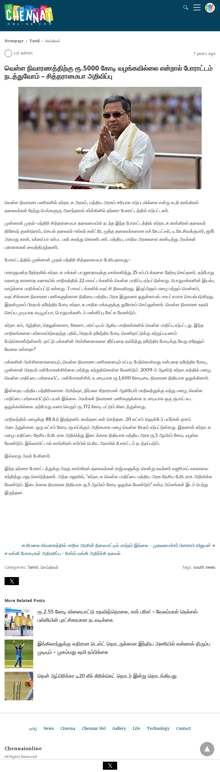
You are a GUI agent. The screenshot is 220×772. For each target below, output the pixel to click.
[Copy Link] (36, 508)
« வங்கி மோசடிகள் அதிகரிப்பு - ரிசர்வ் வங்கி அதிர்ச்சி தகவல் (63, 553)
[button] (12, 581)
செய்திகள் (53, 41)
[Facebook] (9, 508)
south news (204, 567)
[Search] (184, 7)
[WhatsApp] (27, 508)
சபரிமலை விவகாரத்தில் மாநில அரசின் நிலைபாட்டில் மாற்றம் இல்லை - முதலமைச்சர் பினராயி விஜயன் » (118, 545)
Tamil (35, 41)
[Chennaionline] (29, 23)
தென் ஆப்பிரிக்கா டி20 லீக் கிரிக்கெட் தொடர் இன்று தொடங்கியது (107, 675)
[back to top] (207, 749)
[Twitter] (18, 508)
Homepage (14, 41)
